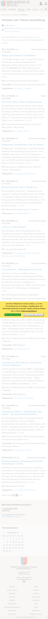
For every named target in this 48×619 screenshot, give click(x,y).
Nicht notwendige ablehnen (33, 315)
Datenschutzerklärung (29, 311)
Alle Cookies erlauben (12, 315)
